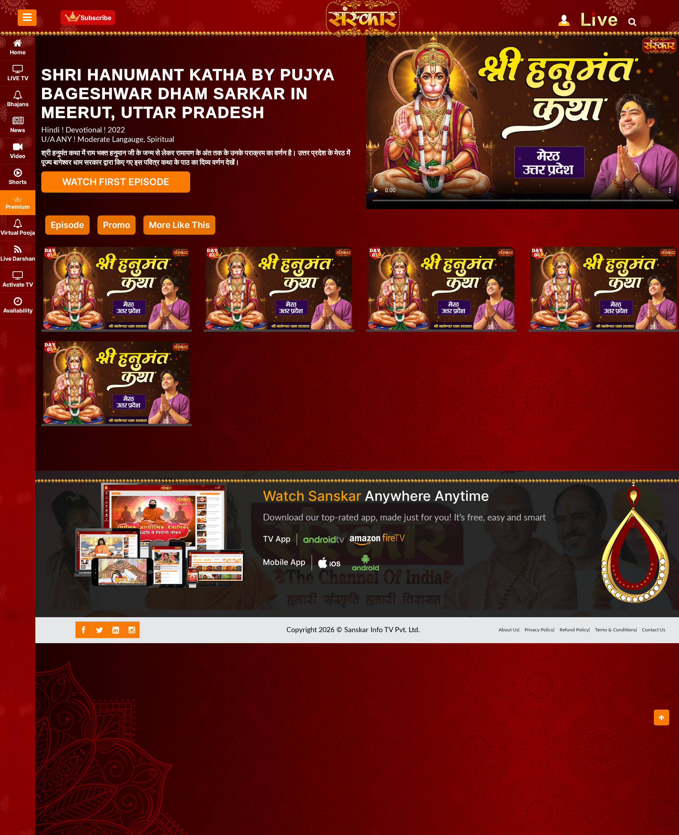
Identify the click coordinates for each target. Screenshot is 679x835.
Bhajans (18, 104)
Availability (18, 310)
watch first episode (115, 182)
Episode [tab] (67, 225)
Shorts (18, 181)
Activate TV (17, 284)
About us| (509, 629)
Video (18, 156)
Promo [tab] (116, 225)
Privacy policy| (539, 629)
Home (18, 52)
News (17, 130)
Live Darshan (17, 258)
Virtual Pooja (17, 232)
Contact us (653, 629)
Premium (18, 206)
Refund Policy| (575, 629)
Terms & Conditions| (616, 629)
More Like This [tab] (179, 225)
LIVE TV (17, 78)
